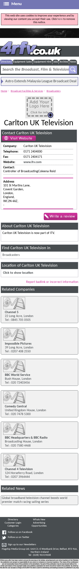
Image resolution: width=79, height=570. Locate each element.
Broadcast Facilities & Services (27, 91)
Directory (6, 61)
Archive (64, 61)
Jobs (55, 61)
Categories (13, 526)
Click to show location (18, 273)
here (60, 19)
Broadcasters (54, 91)
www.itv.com (32, 162)
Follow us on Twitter (18, 537)
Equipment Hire (42, 61)
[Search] (73, 70)
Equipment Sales (22, 61)
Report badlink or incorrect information (52, 282)
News (73, 61)
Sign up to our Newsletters (22, 544)
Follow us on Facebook (20, 532)
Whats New (39, 519)
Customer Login (13, 523)
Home (4, 91)
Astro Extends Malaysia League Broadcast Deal (40, 81)
